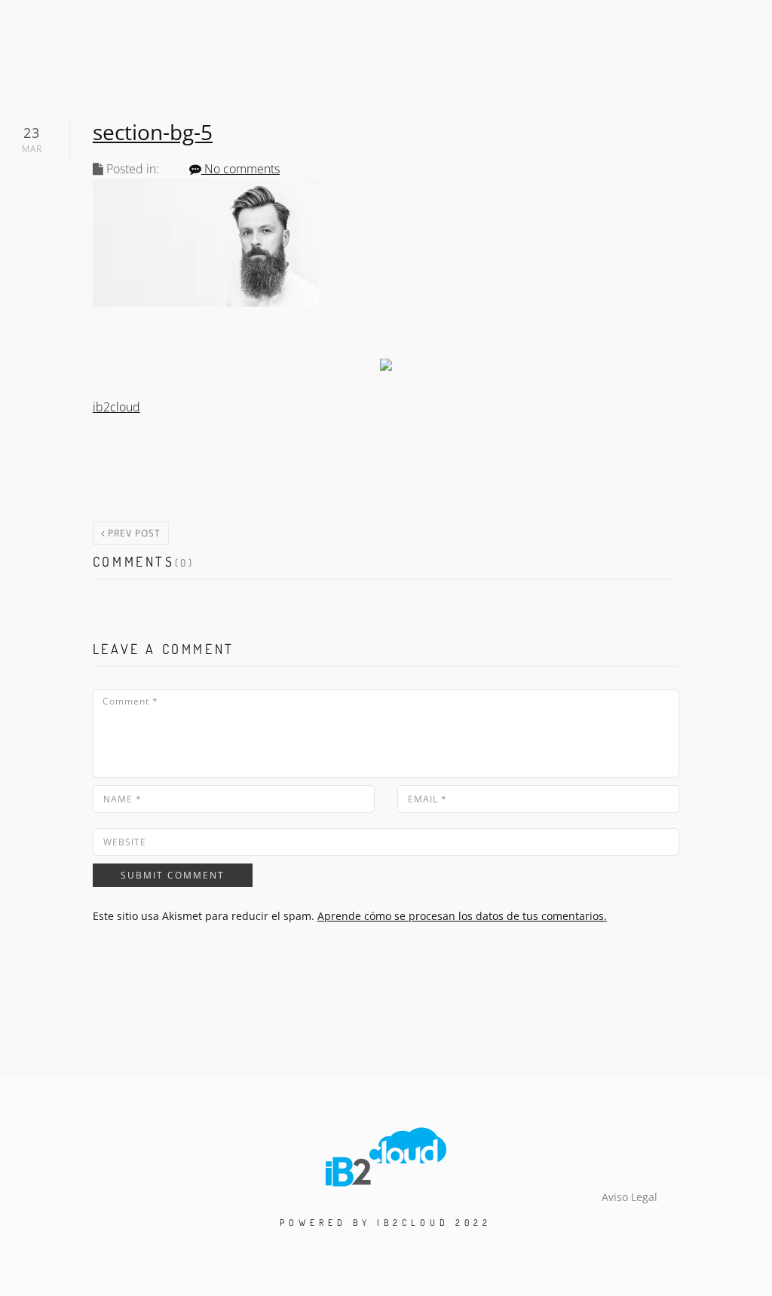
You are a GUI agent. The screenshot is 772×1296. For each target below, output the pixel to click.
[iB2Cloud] (386, 1156)
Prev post (133, 533)
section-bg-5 (153, 132)
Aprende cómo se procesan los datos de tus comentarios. (462, 916)
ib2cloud (116, 407)
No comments (240, 168)
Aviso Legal (629, 1197)
